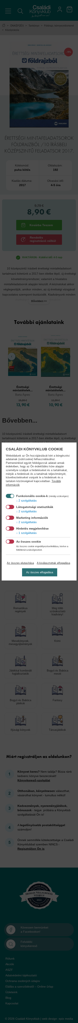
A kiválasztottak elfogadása (53, 563)
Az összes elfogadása (39, 572)
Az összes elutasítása (20, 563)
